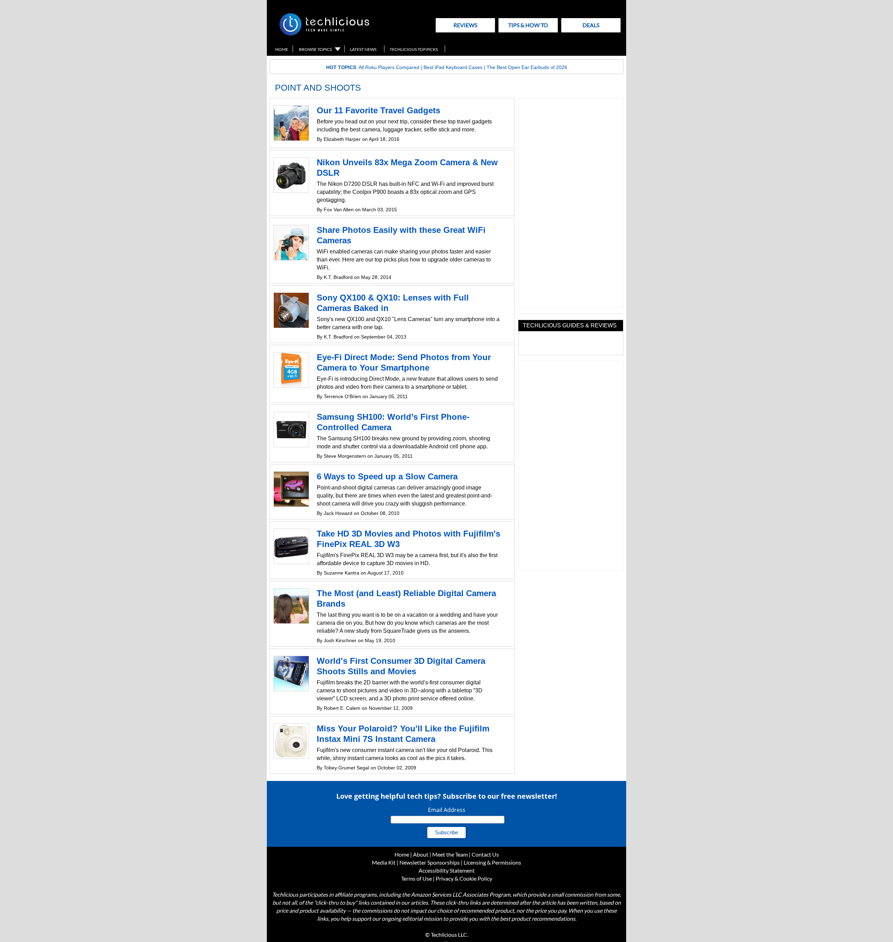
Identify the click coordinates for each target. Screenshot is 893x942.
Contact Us (485, 854)
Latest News (363, 49)
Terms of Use (416, 878)
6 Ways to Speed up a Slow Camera (387, 476)
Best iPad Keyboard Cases (452, 67)
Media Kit (384, 862)
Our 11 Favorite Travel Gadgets (378, 110)
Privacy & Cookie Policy (464, 878)
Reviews (465, 25)
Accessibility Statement (447, 870)
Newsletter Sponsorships (429, 862)
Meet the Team (450, 854)
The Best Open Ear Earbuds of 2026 (527, 67)
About (420, 854)
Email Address (446, 810)
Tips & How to (528, 25)
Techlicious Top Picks (414, 49)
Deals (591, 25)
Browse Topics (315, 49)
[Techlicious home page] (324, 34)
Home (281, 49)
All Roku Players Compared (389, 67)
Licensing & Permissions (492, 862)
